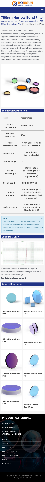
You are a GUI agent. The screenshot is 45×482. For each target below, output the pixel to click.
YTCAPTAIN (27, 477)
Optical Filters (13, 21)
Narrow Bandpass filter (29, 21)
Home (3, 21)
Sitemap (37, 475)
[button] (42, 10)
